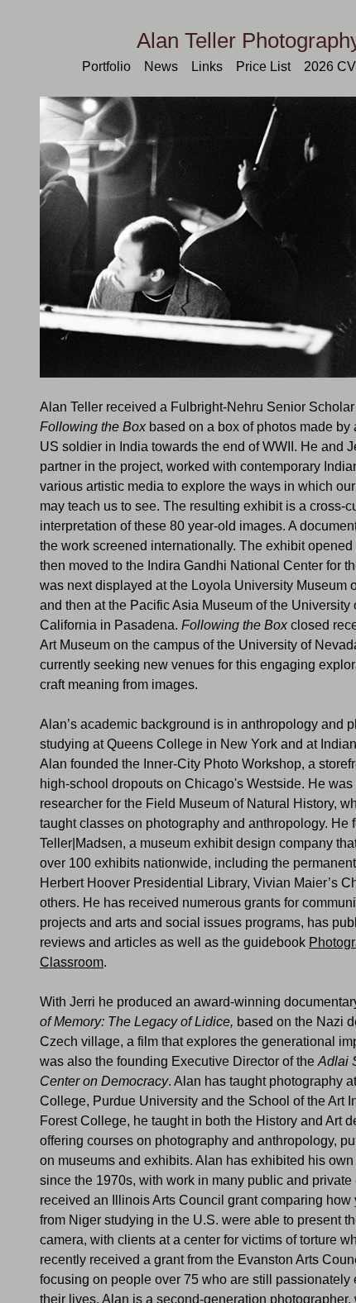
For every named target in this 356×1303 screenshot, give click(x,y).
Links (201, 67)
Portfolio (85, 67)
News (150, 67)
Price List (267, 67)
